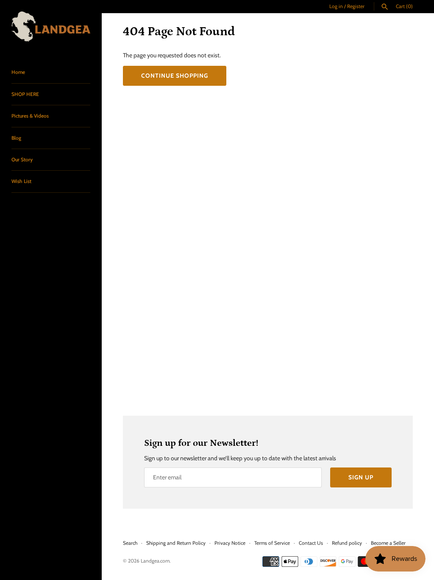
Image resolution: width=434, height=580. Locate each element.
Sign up (360, 477)
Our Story (22, 160)
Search (130, 543)
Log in (336, 6)
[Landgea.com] (51, 26)
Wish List (21, 181)
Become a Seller (388, 543)
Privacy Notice (229, 543)
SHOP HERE (25, 94)
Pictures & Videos (30, 116)
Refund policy (347, 543)
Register (355, 6)
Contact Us (311, 543)
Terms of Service (272, 543)
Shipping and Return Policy (176, 543)
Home (18, 72)
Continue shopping (174, 75)
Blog (16, 138)
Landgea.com (155, 561)
